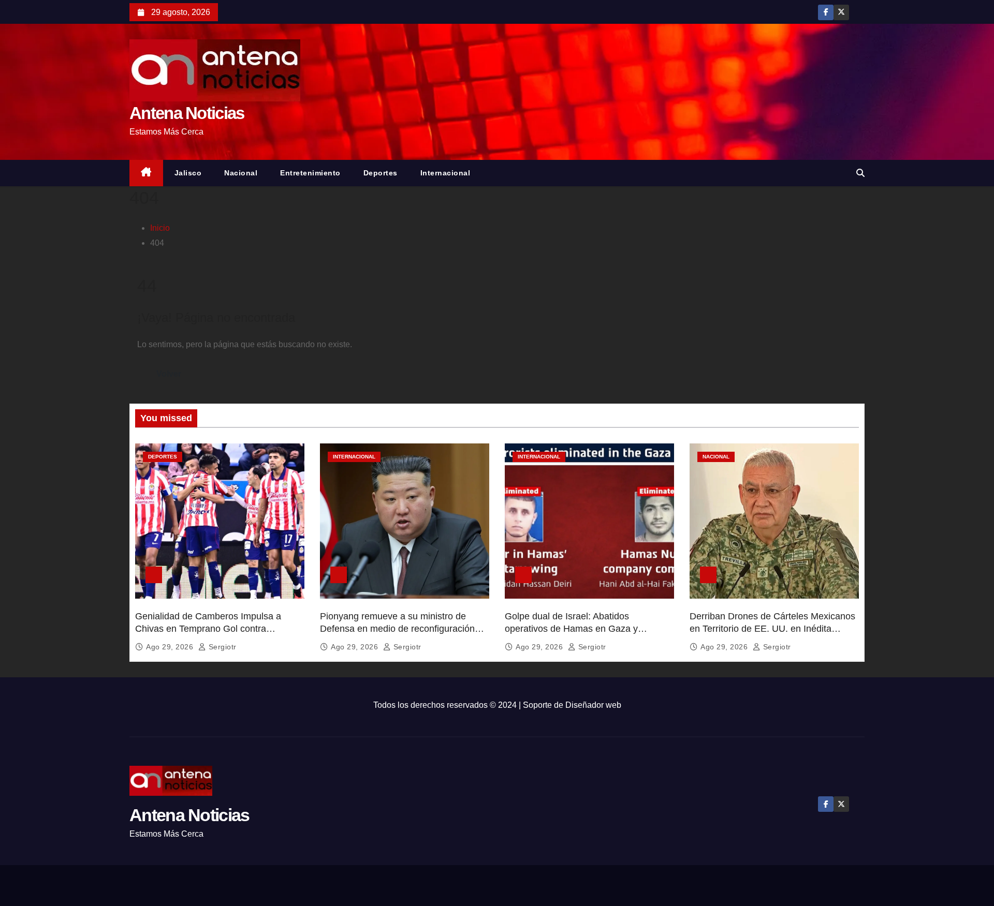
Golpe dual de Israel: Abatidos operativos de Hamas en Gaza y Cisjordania (571, 628)
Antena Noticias (186, 113)
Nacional (240, 173)
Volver (168, 373)
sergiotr (221, 647)
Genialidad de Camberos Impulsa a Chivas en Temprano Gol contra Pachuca (208, 628)
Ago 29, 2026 (171, 647)
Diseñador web (593, 705)
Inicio (160, 228)
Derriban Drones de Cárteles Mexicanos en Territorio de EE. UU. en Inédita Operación (772, 628)
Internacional (445, 173)
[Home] (146, 173)
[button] (860, 173)
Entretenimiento (310, 173)
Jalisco (188, 173)
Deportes (380, 173)
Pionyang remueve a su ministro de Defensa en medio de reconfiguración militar (397, 628)
